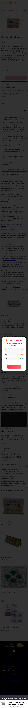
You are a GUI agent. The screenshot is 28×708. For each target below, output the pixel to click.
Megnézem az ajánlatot (14, 367)
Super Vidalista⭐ (13, 704)
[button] (26, 336)
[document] (14, 354)
